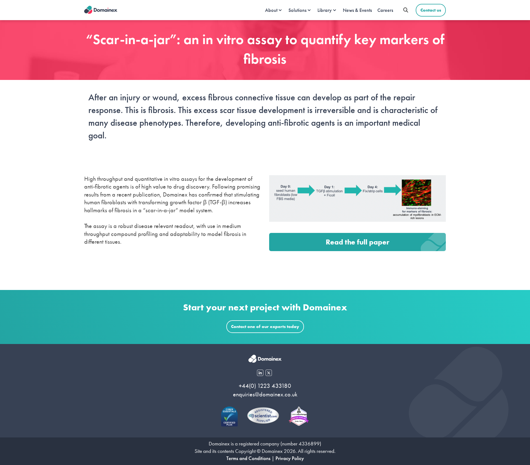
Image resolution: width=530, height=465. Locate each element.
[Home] (100, 10)
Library (324, 10)
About (271, 10)
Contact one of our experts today (265, 326)
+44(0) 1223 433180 (265, 386)
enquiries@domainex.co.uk (265, 394)
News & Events (357, 10)
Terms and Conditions (248, 458)
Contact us (430, 10)
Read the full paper (357, 242)
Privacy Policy (289, 458)
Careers (385, 10)
